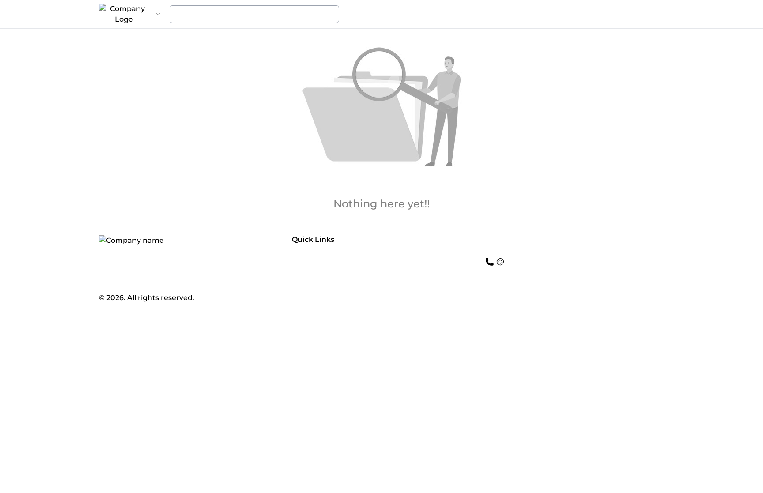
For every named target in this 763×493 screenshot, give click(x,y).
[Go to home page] (123, 14)
